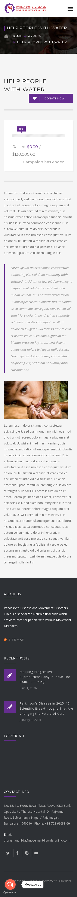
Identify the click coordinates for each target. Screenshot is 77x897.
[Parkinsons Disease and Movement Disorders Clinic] (25, 8)
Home (16, 36)
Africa (34, 36)
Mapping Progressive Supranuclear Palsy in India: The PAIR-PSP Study (45, 677)
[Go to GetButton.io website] (10, 892)
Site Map (16, 640)
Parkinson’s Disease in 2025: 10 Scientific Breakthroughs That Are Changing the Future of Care (46, 708)
